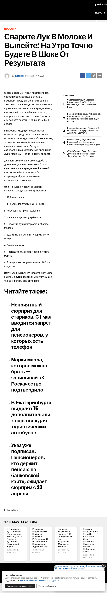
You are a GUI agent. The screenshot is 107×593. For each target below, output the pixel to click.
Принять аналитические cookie (20, 586)
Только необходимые (47, 586)
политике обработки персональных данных (39, 581)
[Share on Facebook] (82, 75)
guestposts (20, 76)
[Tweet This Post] (88, 75)
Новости (100, 13)
